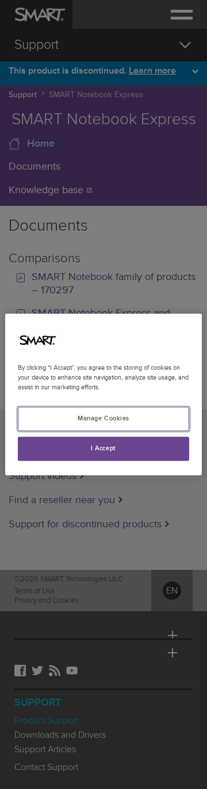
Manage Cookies (103, 419)
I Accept (103, 449)
